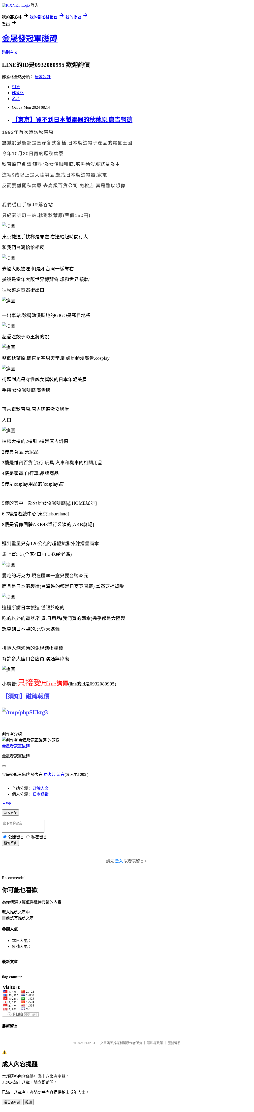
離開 (28, 1102)
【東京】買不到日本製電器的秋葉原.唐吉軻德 (72, 119)
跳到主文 (10, 52)
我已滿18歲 (12, 1102)
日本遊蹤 (41, 794)
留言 (60, 774)
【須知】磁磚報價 (26, 696)
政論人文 (41, 788)
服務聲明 (174, 1043)
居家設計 (43, 77)
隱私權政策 (155, 1043)
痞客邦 (50, 774)
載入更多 (10, 813)
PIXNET (89, 1043)
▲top (6, 803)
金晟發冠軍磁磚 (30, 38)
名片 (16, 99)
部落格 (18, 93)
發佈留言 (10, 843)
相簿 (16, 87)
